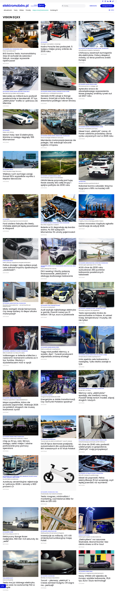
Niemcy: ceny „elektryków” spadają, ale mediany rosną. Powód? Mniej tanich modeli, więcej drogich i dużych (96, 397)
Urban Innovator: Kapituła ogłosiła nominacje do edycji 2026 (96, 224)
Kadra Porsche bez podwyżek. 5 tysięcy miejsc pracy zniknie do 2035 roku (56, 49)
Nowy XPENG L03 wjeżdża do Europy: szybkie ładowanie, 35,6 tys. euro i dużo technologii (94, 578)
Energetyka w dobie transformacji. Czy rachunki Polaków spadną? (58, 400)
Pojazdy (64, 91)
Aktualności (8, 10)
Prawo (96, 48)
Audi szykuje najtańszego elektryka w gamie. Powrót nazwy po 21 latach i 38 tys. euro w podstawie (58, 312)
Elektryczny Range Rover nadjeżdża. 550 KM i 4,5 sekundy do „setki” (20, 539)
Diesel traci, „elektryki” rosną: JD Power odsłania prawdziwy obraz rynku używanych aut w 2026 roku (96, 133)
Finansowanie (59, 266)
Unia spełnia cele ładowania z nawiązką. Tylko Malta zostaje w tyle (95, 361)
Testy (16, 10)
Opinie (57, 135)
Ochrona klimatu (52, 175)
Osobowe (58, 91)
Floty (11, 476)
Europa (92, 48)
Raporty (97, 126)
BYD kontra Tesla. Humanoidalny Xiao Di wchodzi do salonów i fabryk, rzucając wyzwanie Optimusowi (19, 57)
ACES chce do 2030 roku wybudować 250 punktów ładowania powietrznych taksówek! (92, 271)
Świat (28, 91)
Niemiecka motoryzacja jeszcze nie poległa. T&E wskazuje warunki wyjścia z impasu (58, 142)
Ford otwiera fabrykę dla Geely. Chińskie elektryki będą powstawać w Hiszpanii (20, 226)
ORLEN (59, 175)
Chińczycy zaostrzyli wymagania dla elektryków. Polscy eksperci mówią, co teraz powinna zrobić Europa (95, 56)
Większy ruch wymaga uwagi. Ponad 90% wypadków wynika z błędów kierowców (19, 176)
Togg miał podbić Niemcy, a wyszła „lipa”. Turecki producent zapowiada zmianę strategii (57, 354)
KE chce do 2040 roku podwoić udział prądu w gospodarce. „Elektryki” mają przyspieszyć (94, 447)
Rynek (99, 48)
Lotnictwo (98, 263)
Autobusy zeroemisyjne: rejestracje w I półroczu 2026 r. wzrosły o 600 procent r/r (20, 484)
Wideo (21, 10)
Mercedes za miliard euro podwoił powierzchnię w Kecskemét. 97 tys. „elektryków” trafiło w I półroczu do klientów (20, 100)
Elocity (54, 266)
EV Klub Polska (51, 439)
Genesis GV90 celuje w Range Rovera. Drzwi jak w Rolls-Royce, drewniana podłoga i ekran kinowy (58, 98)
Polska (87, 84)
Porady (28, 10)
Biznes (11, 91)
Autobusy (88, 473)
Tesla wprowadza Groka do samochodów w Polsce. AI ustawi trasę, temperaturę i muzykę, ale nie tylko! (95, 317)
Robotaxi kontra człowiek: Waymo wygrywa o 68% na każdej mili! (96, 187)
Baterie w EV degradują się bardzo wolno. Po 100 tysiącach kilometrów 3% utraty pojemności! (58, 229)
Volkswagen (66, 222)
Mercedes (20, 91)
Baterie (88, 48)
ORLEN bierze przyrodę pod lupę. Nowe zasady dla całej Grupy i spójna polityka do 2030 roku (57, 182)
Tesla (21, 49)
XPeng (90, 571)
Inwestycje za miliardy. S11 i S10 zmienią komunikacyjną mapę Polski (56, 538)
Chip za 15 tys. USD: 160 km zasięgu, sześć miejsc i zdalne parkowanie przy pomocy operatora (17, 445)
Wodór (17, 477)
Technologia (15, 49)
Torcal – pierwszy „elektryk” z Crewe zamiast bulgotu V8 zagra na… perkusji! (57, 583)
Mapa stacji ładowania (40, 10)
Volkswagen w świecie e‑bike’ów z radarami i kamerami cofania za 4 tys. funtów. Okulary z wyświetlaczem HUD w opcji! (20, 359)
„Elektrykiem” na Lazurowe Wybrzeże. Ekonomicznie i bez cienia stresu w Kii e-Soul (93, 542)
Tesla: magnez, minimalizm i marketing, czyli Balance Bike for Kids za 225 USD (57, 499)
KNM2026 (88, 219)
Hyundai (54, 91)
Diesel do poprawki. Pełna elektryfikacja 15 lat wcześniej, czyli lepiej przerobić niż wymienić (96, 480)
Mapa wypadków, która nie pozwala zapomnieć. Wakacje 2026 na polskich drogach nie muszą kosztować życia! (20, 406)
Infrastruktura (68, 266)
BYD (11, 49)
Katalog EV (54, 10)
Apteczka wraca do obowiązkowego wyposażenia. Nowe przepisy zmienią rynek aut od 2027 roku (95, 92)
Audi (49, 305)
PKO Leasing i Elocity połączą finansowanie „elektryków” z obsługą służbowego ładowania (57, 273)
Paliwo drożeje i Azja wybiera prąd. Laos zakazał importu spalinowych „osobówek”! (20, 267)
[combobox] (73, 5)
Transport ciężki (10, 477)
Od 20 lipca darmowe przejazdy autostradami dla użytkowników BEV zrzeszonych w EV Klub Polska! (58, 446)
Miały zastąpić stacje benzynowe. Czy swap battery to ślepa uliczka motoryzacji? (20, 311)
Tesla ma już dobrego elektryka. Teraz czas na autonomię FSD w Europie (19, 585)
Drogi (11, 169)
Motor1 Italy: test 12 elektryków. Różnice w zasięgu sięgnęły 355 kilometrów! (18, 137)
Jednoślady (13, 351)
